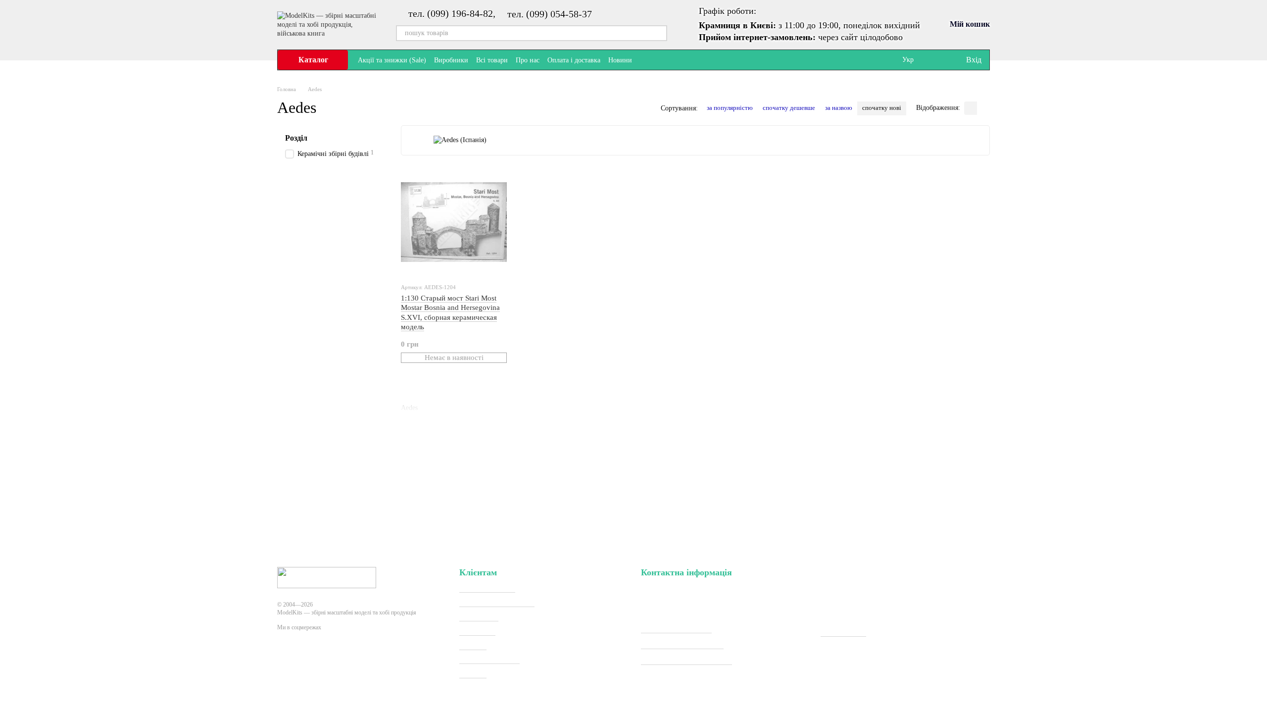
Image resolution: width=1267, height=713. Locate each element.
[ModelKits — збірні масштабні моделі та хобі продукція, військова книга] (326, 576)
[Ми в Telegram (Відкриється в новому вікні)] (658, 60)
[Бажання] (937, 60)
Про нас (527, 60)
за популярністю (730, 107)
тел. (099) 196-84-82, (451, 13)
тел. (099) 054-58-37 (549, 13)
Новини (620, 60)
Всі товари (492, 60)
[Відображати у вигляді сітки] (970, 108)
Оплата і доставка (573, 60)
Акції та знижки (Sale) (392, 60)
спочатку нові (881, 107)
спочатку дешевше (789, 107)
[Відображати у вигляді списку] (983, 108)
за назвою (838, 107)
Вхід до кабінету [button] (487, 588)
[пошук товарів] (659, 33)
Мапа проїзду (843, 632)
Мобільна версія (314, 663)
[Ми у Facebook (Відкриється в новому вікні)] (646, 60)
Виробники (451, 60)
